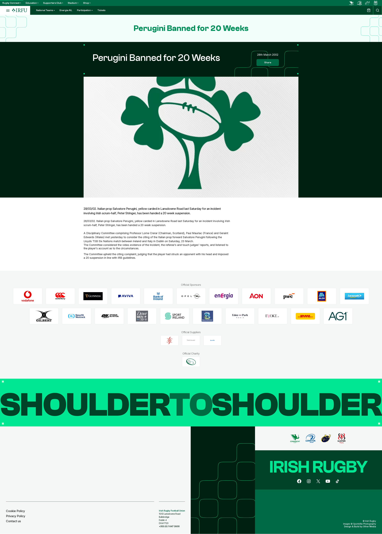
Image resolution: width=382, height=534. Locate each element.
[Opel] (191, 296)
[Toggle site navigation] (6, 10)
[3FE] (169, 340)
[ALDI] (321, 296)
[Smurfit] (76, 316)
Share (267, 62)
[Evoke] (272, 316)
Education (31, 3)
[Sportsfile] (212, 340)
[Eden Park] (240, 316)
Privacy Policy (15, 516)
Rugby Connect (10, 3)
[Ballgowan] (207, 316)
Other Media (369, 526)
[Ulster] (376, 3)
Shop (86, 3)
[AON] (256, 296)
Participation (84, 10)
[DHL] (305, 316)
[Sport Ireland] (174, 316)
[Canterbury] (60, 296)
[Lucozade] (354, 296)
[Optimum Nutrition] (109, 316)
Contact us (13, 521)
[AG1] (338, 316)
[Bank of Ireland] (158, 296)
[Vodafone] (27, 296)
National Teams (44, 10)
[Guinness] (93, 296)
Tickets (101, 10)
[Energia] (223, 296)
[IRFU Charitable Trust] (191, 361)
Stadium (72, 3)
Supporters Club (52, 3)
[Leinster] (359, 3)
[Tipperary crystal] (191, 340)
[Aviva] (125, 296)
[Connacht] (351, 3)
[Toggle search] (377, 10)
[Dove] (142, 316)
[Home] (19, 10)
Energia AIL (66, 10)
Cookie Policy (15, 511)
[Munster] (367, 3)
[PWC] (289, 296)
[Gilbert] (44, 316)
